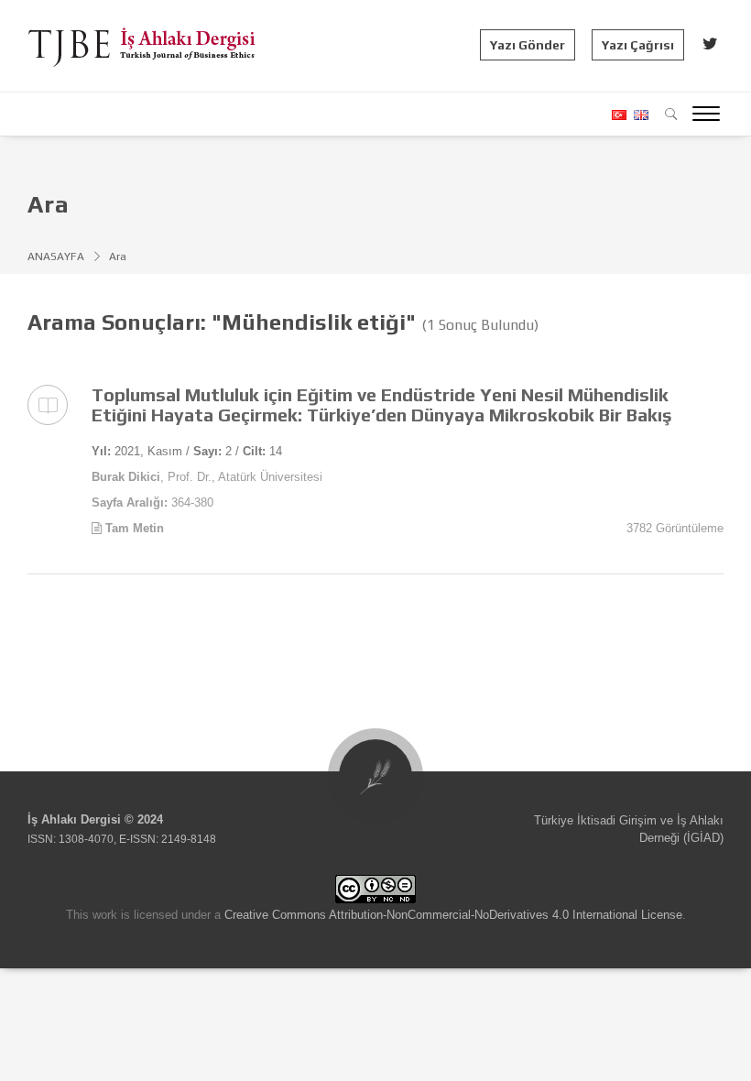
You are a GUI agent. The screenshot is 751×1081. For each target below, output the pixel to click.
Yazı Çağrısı (638, 45)
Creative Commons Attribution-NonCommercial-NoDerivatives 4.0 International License (453, 915)
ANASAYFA (55, 256)
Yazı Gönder (527, 45)
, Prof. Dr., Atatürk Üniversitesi (207, 477)
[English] (638, 115)
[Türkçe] (618, 115)
